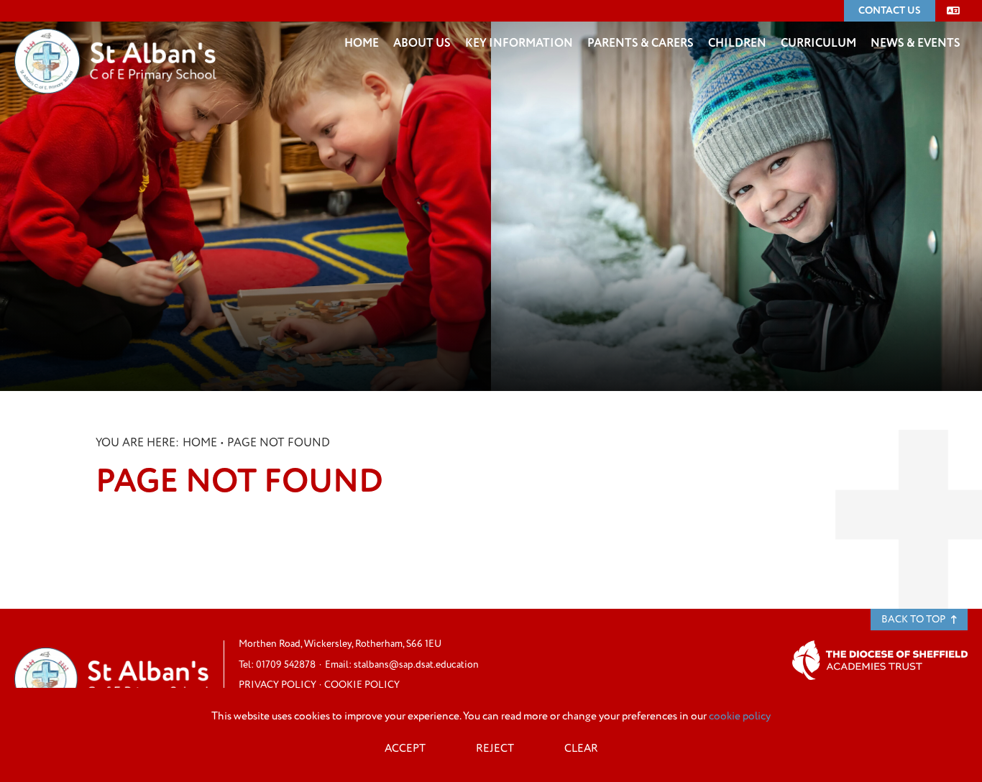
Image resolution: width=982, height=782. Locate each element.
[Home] (115, 39)
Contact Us (889, 10)
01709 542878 (286, 664)
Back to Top (914, 619)
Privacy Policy (277, 684)
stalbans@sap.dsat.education (416, 664)
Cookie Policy (362, 684)
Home (200, 443)
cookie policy (740, 716)
